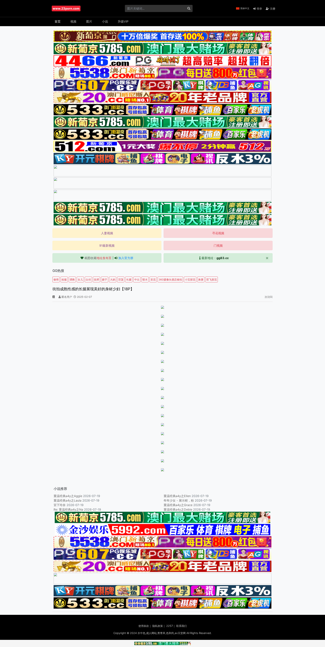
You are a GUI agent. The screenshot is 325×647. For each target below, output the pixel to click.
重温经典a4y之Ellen (177, 496)
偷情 (56, 279)
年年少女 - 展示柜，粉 (179, 500)
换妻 (201, 279)
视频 (73, 21)
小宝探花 (190, 279)
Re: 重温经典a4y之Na (68, 509)
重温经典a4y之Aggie (68, 496)
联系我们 (181, 625)
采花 (153, 279)
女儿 (80, 279)
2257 (169, 625)
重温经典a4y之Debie (178, 509)
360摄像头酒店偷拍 (170, 279)
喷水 (145, 279)
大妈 (112, 279)
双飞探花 (211, 279)
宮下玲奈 (60, 505)
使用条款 (143, 625)
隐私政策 (157, 625)
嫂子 (104, 279)
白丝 (88, 279)
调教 (72, 279)
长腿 (128, 279)
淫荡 (120, 279)
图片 (89, 21)
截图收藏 (98, 258)
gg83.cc (222, 258)
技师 (96, 279)
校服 (64, 279)
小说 (105, 21)
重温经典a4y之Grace (178, 505)
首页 (58, 21)
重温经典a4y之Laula (68, 500)
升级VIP (123, 21)
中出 (137, 279)
